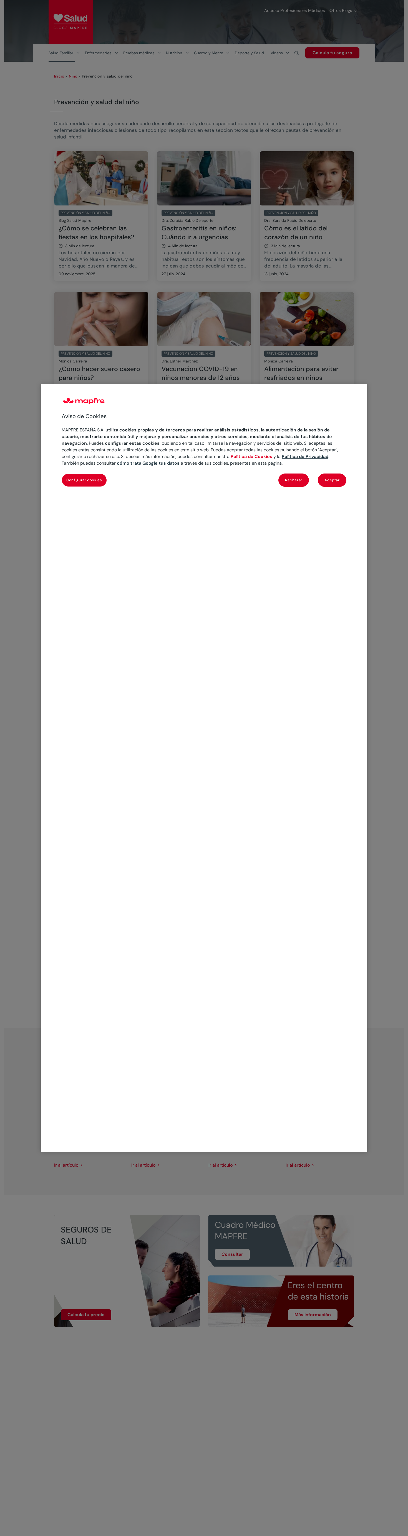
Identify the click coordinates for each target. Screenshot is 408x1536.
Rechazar (293, 479)
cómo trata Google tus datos (148, 463)
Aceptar (332, 479)
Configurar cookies (84, 479)
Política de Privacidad (305, 456)
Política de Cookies (251, 456)
